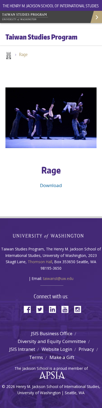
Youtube (67, 309)
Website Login (57, 349)
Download (51, 185)
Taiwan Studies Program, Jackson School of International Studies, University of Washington (41, 16)
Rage (23, 54)
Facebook (29, 309)
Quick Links (96, 17)
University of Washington (51, 236)
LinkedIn (54, 309)
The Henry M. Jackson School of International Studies (51, 6)
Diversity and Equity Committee (52, 341)
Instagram (79, 309)
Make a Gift (62, 357)
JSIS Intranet (22, 349)
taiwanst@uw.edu (58, 278)
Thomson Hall (40, 261)
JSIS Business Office (51, 333)
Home (8, 56)
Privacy (86, 349)
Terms (36, 357)
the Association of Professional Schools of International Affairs (50, 375)
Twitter (42, 309)
